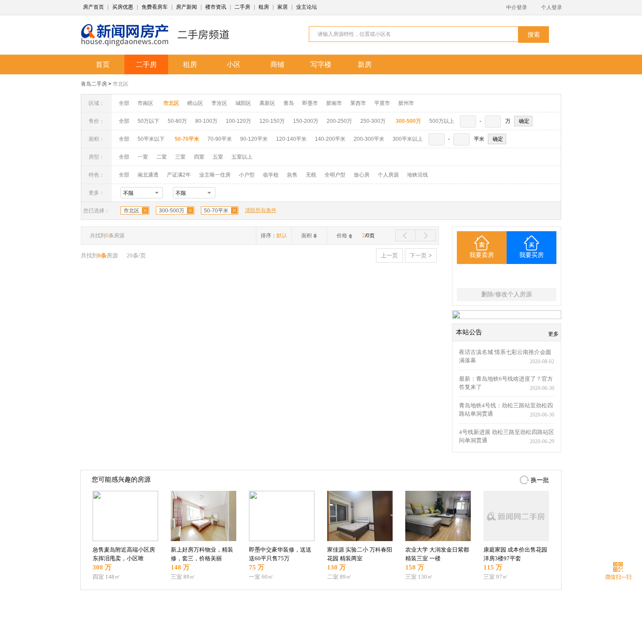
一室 (143, 157)
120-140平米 (291, 139)
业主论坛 (306, 7)
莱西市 (358, 103)
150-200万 (305, 121)
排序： (274, 236)
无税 (311, 175)
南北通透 (148, 175)
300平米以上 (408, 139)
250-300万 (373, 121)
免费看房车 (155, 7)
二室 (162, 157)
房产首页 (93, 7)
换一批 (540, 480)
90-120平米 (254, 139)
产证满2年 (179, 175)
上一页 (389, 255)
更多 (553, 334)
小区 (234, 64)
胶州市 (406, 103)
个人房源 (388, 175)
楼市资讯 (215, 7)
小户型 (247, 175)
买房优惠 (122, 7)
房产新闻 (186, 7)
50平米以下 (151, 139)
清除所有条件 (260, 210)
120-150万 (272, 121)
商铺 (277, 64)
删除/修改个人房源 (506, 294)
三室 (180, 157)
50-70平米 (216, 211)
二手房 (242, 7)
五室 (218, 157)
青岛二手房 (94, 84)
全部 (124, 103)
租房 (264, 7)
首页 (103, 64)
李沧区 (219, 103)
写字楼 (321, 64)
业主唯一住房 (215, 175)
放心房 (361, 175)
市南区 (145, 103)
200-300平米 (369, 139)
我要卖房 (481, 255)
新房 (365, 64)
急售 (292, 175)
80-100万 (206, 121)
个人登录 (551, 7)
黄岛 (288, 103)
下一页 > (421, 255)
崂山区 (195, 103)
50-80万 (177, 121)
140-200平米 (330, 139)
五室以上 (241, 157)
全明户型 (334, 175)
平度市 (382, 103)
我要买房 (531, 255)
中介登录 (516, 7)
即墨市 (310, 103)
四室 (199, 157)
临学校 (271, 175)
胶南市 (334, 103)
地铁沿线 (417, 175)
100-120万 (238, 121)
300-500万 (171, 211)
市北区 (120, 84)
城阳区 (243, 103)
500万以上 (441, 121)
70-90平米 (219, 139)
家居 (282, 7)
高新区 (267, 103)
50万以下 (148, 121)
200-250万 (339, 121)
